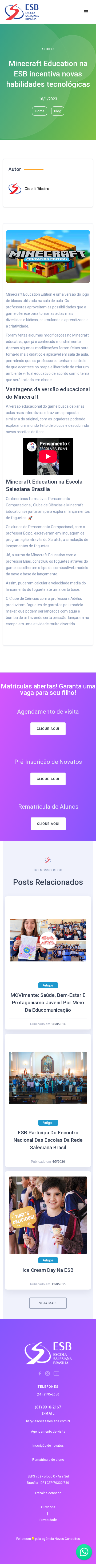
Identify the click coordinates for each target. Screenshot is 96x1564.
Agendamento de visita (48, 1431)
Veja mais (48, 1303)
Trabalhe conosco (48, 1493)
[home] (15, 12)
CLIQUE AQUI (48, 729)
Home (39, 111)
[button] (86, 12)
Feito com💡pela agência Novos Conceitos (48, 1539)
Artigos (48, 49)
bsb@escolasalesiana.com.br (48, 1421)
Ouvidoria (48, 1507)
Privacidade (48, 1520)
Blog (57, 111)
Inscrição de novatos (48, 1445)
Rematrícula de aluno (48, 1460)
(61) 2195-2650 (48, 1394)
